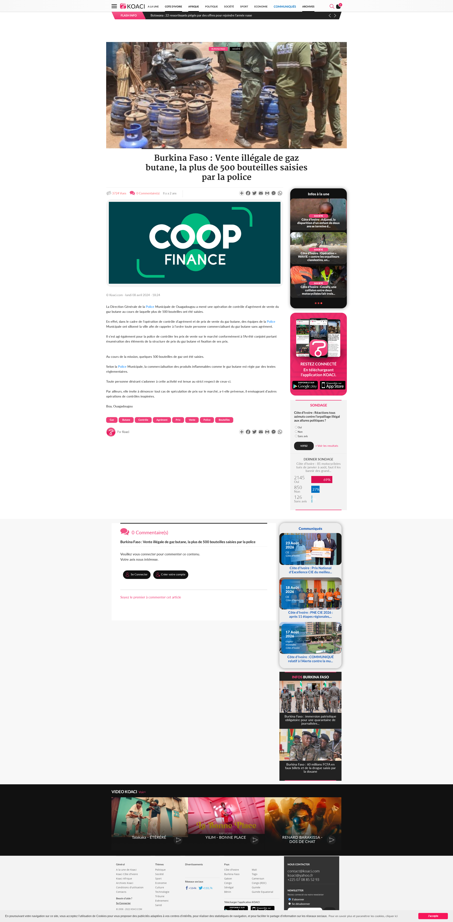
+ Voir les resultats (326, 445)
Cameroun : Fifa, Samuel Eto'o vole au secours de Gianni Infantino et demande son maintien (210, 15)
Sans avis (303, 436)
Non (300, 431)
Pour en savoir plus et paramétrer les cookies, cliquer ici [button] (363, 916)
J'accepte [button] (433, 915)
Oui (300, 427)
